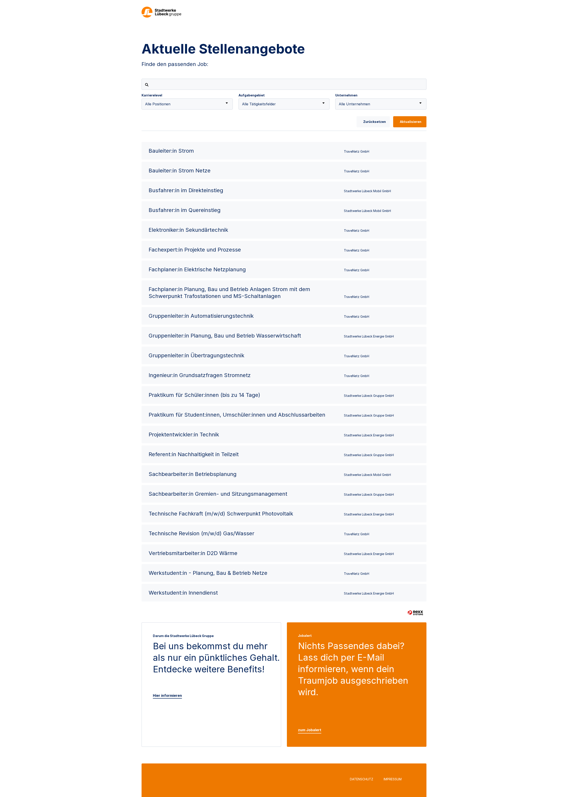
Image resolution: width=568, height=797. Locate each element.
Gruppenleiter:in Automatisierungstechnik (201, 316)
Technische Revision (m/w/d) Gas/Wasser (201, 533)
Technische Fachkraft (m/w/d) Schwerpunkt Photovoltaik (221, 513)
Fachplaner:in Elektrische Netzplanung (197, 269)
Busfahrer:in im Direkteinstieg (186, 190)
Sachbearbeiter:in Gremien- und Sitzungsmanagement (218, 494)
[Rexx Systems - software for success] (415, 613)
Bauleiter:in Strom (171, 151)
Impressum (393, 779)
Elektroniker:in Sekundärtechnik (188, 230)
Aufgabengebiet (252, 95)
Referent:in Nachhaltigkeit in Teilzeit (194, 454)
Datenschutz (361, 779)
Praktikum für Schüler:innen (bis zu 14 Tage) (204, 395)
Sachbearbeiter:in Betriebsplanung (193, 474)
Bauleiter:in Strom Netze (180, 170)
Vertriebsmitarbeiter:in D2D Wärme (193, 553)
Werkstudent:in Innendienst (183, 592)
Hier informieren (167, 695)
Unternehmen (346, 95)
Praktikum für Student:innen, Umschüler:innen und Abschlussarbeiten (237, 414)
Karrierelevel (152, 95)
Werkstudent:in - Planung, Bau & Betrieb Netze (208, 573)
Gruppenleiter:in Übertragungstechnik (196, 355)
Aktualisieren (410, 122)
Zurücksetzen (374, 122)
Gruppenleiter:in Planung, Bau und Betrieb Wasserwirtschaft (225, 335)
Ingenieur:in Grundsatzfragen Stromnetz (200, 375)
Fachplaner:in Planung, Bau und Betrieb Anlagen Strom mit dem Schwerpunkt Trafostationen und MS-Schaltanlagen (229, 292)
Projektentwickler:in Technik (184, 434)
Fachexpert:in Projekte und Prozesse (195, 249)
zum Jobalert (309, 730)
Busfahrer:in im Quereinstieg (185, 210)
